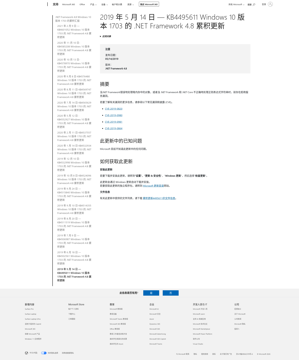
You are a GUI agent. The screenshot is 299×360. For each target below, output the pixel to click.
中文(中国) (33, 353)
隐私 (195, 354)
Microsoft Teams (156, 344)
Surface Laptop (30, 314)
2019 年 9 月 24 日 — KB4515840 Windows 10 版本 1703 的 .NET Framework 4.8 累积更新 (74, 194)
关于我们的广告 (226, 354)
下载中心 (71, 314)
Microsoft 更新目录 (153, 185)
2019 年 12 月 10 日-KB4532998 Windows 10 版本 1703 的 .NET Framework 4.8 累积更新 (74, 164)
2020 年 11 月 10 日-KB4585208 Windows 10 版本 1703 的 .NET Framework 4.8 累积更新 (74, 48)
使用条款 (204, 354)
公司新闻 (237, 319)
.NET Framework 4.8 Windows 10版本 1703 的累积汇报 (73, 18)
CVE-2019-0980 (113, 115)
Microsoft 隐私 (239, 324)
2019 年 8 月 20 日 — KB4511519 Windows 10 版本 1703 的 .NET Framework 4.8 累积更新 (74, 224)
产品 (92, 4)
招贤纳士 (237, 309)
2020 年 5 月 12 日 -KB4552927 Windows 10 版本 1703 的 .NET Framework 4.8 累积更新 (74, 121)
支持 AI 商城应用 (199, 319)
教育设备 (113, 314)
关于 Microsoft (239, 314)
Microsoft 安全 (155, 314)
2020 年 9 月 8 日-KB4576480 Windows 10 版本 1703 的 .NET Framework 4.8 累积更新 (74, 80)
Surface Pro (29, 309)
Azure (152, 319)
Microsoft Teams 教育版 (119, 319)
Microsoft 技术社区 (200, 324)
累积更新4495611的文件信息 (159, 198)
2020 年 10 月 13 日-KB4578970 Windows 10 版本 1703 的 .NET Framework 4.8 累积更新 (74, 65)
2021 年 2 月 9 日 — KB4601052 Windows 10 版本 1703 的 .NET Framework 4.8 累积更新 (74, 31)
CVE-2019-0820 (113, 108)
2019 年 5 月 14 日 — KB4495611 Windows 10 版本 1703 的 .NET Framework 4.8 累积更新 (74, 274)
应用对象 (106, 36)
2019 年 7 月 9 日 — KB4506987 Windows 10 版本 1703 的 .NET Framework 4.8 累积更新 (74, 241)
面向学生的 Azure (116, 344)
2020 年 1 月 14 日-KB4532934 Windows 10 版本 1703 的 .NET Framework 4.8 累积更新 (74, 149)
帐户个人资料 (73, 309)
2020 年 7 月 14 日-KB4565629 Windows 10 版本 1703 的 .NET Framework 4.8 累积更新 (74, 106)
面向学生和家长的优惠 (118, 339)
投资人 (237, 329)
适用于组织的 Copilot (33, 324)
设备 (103, 4)
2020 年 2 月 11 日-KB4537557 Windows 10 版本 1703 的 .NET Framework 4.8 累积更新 (74, 136)
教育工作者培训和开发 (118, 334)
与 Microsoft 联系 (182, 354)
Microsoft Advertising (158, 334)
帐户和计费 (117, 4)
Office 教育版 (115, 329)
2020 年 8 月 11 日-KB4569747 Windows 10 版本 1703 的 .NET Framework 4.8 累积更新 (74, 93)
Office (82, 4)
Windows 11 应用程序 (33, 339)
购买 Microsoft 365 (149, 4)
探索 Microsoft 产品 (32, 334)
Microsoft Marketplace (201, 329)
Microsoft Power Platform (202, 334)
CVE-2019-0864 (113, 128)
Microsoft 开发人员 (200, 309)
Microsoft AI (154, 309)
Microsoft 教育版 (116, 309)
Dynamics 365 (155, 324)
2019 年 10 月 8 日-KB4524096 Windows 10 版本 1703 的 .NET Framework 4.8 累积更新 (74, 179)
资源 (129, 4)
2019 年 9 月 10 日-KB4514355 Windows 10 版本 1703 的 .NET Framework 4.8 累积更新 (74, 209)
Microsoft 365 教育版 (118, 324)
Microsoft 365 (68, 4)
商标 (214, 354)
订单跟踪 (71, 319)
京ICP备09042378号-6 (244, 354)
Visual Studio (198, 344)
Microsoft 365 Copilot (158, 339)
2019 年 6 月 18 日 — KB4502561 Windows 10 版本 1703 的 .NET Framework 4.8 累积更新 (74, 258)
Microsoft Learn (199, 314)
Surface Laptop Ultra (32, 319)
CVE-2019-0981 (113, 121)
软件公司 (196, 339)
